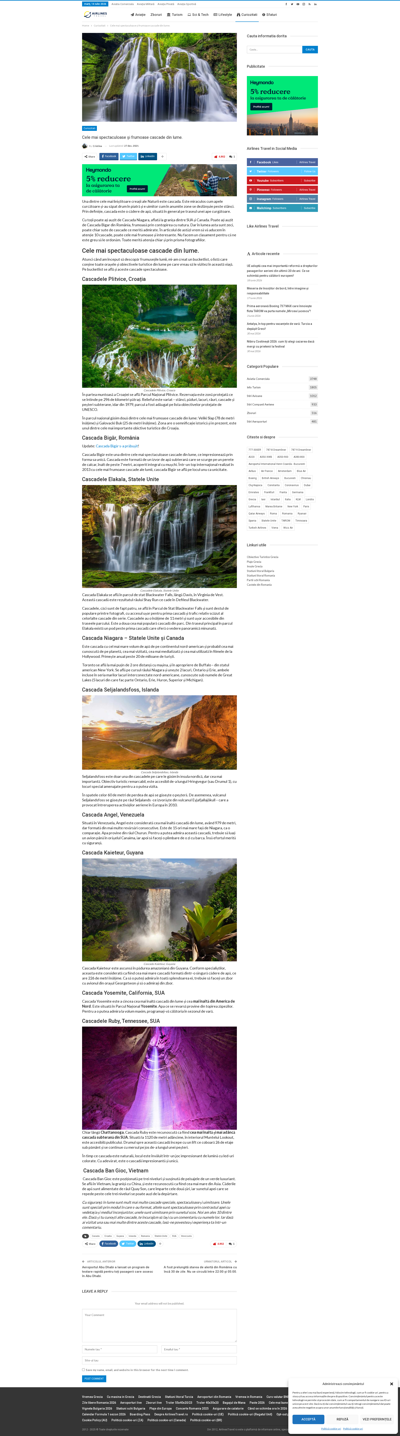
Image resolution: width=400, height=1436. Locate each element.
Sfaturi (271, 15)
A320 (252, 456)
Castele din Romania (259, 584)
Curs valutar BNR (277, 1396)
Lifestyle (225, 15)
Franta (283, 492)
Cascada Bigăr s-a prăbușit (117, 446)
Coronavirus (292, 485)
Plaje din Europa (160, 1408)
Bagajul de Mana (234, 1402)
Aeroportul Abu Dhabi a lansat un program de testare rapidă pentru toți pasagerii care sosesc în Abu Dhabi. (117, 1271)
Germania (297, 492)
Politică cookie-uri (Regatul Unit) (250, 1414)
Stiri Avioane (254, 396)
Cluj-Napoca (255, 485)
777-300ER (255, 449)
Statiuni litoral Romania (261, 575)
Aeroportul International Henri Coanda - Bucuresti (277, 464)
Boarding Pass (140, 1414)
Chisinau (306, 478)
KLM (298, 499)
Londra (310, 499)
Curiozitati (249, 15)
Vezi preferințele (377, 1419)
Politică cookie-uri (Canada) (167, 1420)
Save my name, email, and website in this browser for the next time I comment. (137, 1370)
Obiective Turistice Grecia (262, 557)
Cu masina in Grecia (120, 1396)
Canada (96, 1236)
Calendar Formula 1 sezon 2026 (104, 1414)
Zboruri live (154, 1402)
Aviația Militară (145, 4)
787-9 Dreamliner (301, 449)
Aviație (140, 15)
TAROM (285, 520)
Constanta (274, 485)
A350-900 (282, 456)
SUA (174, 1236)
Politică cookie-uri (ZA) (127, 1420)
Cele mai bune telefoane (285, 1402)
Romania (145, 1236)
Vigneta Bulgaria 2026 (97, 1408)
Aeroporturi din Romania (214, 1396)
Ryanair (302, 513)
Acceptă (308, 1419)
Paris (306, 506)
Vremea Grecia (92, 1396)
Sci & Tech (200, 15)
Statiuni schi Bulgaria (130, 1408)
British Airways (270, 478)
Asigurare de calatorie (228, 1408)
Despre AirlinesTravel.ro (171, 1414)
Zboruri (156, 15)
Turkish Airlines (257, 527)
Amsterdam (285, 471)
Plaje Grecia (254, 561)
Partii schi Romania (258, 580)
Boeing (253, 478)
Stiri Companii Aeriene (260, 404)
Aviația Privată (166, 4)
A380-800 (299, 456)
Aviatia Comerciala (122, 4)
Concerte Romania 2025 (192, 1408)
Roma (273, 513)
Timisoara (301, 520)
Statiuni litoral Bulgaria (260, 571)
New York (293, 506)
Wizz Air (288, 527)
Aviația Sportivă (186, 4)
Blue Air (301, 471)
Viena (274, 527)
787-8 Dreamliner (276, 449)
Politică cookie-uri (331, 1428)
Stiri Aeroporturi (257, 421)
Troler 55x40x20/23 (179, 1402)
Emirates (254, 492)
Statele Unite (161, 1236)
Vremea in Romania (248, 1396)
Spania (252, 520)
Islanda (132, 1236)
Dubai (307, 485)
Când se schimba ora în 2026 (267, 1408)
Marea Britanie (273, 506)
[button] (392, 1384)
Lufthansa (254, 506)
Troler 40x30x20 (207, 1402)
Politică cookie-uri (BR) (206, 1420)
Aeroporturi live (131, 1402)
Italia (288, 499)
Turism (177, 15)
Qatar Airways (257, 513)
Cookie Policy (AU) (94, 1420)
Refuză (342, 1419)
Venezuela (186, 1236)
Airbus (252, 471)
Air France (267, 471)
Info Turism (254, 387)
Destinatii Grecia (149, 1396)
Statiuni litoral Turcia (179, 1396)
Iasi (263, 499)
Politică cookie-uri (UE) (208, 1414)
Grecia (252, 499)
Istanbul (275, 499)
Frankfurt (269, 492)
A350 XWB (266, 456)
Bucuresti (290, 478)
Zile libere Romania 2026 (99, 1402)
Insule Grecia (254, 566)
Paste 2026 (257, 1402)
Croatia (108, 1236)
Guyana (120, 1236)
